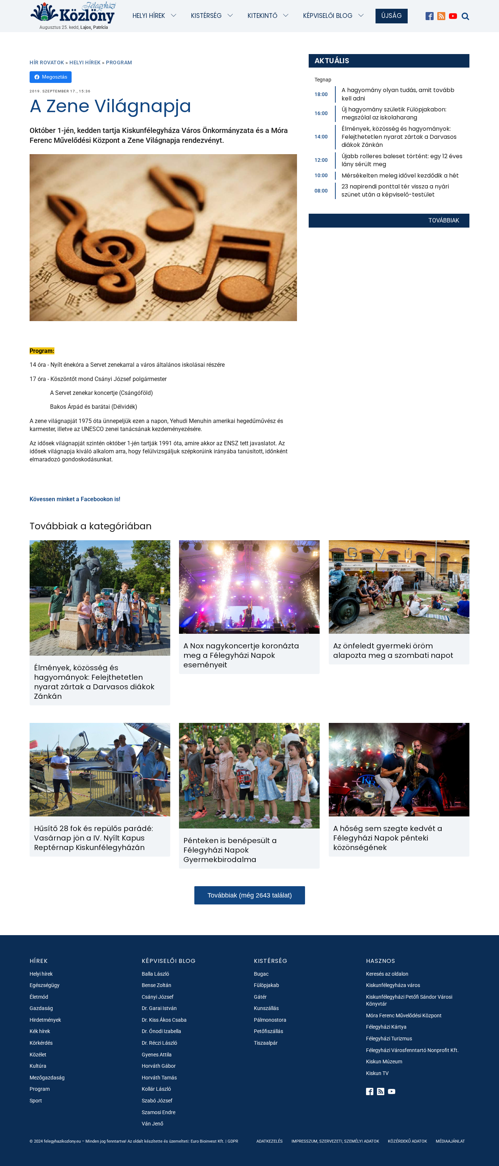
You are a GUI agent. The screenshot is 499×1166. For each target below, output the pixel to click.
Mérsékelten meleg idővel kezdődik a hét (400, 175)
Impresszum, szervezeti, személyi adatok (335, 1141)
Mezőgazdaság (47, 1078)
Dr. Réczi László (159, 1043)
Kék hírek (40, 1031)
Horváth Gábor (159, 1066)
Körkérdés (41, 1043)
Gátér (260, 997)
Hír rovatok (47, 62)
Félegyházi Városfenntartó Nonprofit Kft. (412, 1050)
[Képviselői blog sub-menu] (362, 16)
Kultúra (38, 1066)
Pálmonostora (270, 1020)
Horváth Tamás (159, 1078)
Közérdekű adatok (407, 1141)
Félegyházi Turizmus (389, 1038)
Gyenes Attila (157, 1055)
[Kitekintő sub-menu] (287, 16)
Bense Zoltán (156, 985)
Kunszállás (266, 1008)
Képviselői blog (328, 15)
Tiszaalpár (266, 1043)
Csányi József (158, 997)
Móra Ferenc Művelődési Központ (404, 1015)
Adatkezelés (269, 1141)
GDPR (233, 1141)
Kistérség (206, 15)
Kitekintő (262, 15)
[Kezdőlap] (73, 12)
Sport (36, 1101)
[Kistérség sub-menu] (232, 16)
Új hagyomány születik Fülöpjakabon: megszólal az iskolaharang (394, 113)
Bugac (261, 974)
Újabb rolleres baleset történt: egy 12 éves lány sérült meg (402, 160)
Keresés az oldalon (387, 974)
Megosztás (54, 77)
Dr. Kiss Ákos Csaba (164, 1020)
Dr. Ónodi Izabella (161, 1031)
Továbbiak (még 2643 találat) (249, 895)
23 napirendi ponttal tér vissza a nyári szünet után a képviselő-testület (395, 190)
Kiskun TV (377, 1073)
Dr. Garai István (159, 1008)
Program (119, 62)
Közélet (38, 1055)
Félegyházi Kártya (386, 1027)
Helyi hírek (149, 15)
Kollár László (156, 1089)
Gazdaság (41, 1008)
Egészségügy (45, 985)
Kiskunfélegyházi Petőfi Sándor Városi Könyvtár (409, 1000)
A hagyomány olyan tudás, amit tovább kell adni (398, 94)
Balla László (155, 974)
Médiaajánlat (450, 1141)
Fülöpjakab (266, 985)
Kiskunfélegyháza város (393, 985)
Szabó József (157, 1101)
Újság (391, 15)
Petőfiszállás (268, 1031)
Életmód (39, 997)
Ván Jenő (152, 1124)
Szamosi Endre (158, 1112)
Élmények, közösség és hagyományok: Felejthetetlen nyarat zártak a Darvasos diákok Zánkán (399, 137)
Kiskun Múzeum (384, 1061)
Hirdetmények (45, 1020)
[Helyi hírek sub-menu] (175, 16)
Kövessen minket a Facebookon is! (75, 499)
